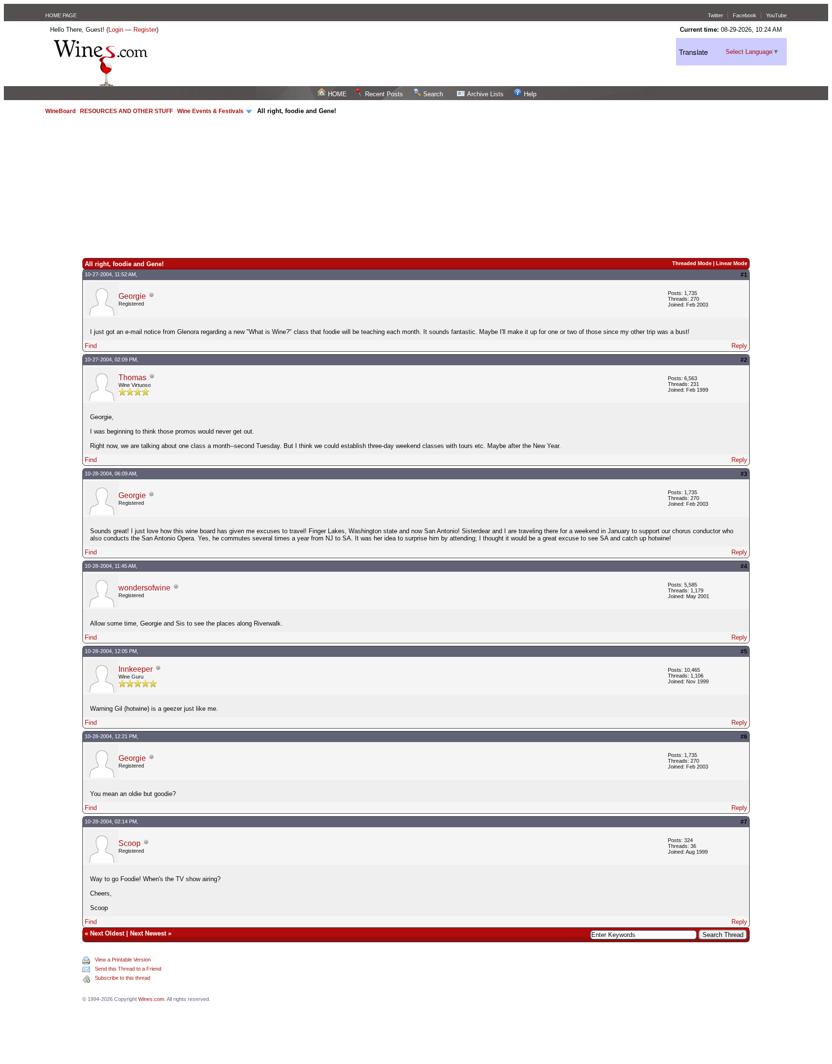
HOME (337, 94)
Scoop (129, 843)
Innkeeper (135, 669)
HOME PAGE (61, 15)
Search (433, 94)
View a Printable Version (123, 959)
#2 (744, 360)
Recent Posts (384, 94)
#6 (744, 736)
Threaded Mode (692, 263)
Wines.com (151, 999)
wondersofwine (144, 588)
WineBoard (60, 111)
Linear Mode (731, 263)
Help (530, 94)
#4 (744, 566)
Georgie (132, 296)
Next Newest (148, 933)
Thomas (132, 377)
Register (144, 29)
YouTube (776, 15)
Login (115, 29)
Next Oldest (107, 933)
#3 (744, 474)
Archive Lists (485, 94)
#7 (744, 822)
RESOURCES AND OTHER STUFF (126, 111)
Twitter (715, 15)
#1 (744, 274)
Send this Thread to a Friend (128, 969)
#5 (744, 651)
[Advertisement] (416, 185)
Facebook (744, 15)
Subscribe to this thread (122, 978)
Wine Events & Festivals (211, 111)
